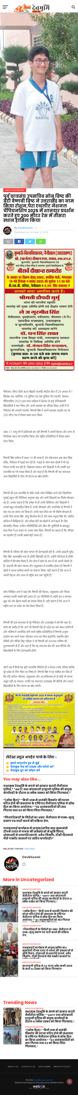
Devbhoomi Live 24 (43, 1080)
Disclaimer (44, 1066)
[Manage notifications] (69, 1081)
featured (29, 849)
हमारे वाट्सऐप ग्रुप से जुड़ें (24, 763)
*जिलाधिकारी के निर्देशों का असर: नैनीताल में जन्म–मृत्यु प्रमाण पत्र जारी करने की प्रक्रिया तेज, (38, 819)
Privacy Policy (62, 1066)
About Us (13, 1066)
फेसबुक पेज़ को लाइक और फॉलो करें (32, 767)
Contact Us (28, 1066)
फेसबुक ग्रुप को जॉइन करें (25, 770)
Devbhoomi (25, 227)
